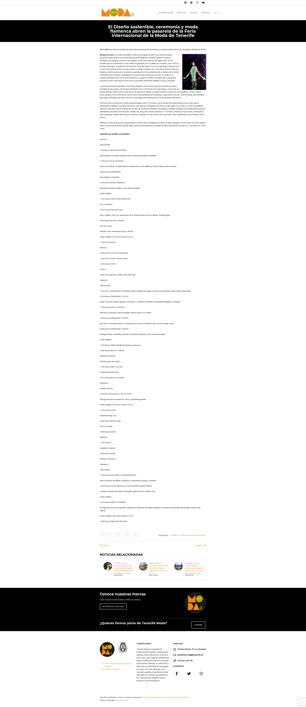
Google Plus (119, 535)
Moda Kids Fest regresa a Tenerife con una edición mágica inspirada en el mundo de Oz (158, 568)
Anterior (106, 545)
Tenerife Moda (165, 12)
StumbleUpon (135, 535)
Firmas (193, 12)
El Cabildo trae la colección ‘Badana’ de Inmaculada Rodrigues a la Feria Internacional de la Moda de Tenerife (123, 568)
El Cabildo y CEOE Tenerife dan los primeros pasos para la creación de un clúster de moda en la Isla (194, 568)
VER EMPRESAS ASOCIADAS (113, 606)
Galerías (205, 12)
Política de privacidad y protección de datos (158, 697)
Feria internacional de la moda (193, 535)
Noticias (181, 12)
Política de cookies (112, 669)
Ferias (217, 12)
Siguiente (199, 545)
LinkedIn (127, 535)
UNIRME (198, 625)
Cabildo (174, 535)
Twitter (103, 535)
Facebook (111, 535)
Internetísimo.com (121, 700)
